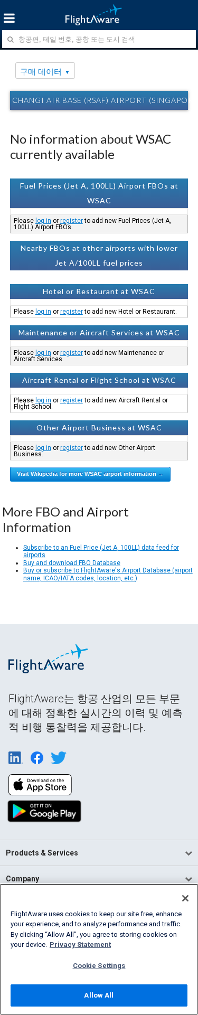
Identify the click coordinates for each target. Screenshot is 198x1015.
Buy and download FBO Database (71, 563)
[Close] (185, 898)
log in (43, 220)
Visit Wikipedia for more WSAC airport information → (90, 474)
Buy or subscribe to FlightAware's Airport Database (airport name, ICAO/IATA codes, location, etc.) (108, 574)
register (71, 220)
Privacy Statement (80, 944)
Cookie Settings (99, 966)
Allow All (99, 995)
